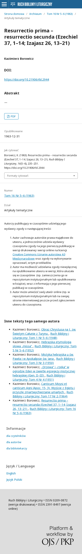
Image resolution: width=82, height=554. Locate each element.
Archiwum (35, 14)
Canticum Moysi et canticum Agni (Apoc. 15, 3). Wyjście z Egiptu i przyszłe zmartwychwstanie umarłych (44, 388)
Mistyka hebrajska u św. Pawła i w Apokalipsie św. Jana (43, 356)
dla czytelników (16, 436)
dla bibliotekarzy (16, 448)
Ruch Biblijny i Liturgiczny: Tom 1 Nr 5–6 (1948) (41, 336)
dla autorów (13, 442)
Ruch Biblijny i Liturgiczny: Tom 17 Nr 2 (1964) (43, 394)
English (11, 473)
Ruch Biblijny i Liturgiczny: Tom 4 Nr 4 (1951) (39, 377)
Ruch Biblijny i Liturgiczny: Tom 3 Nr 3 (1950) (44, 361)
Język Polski (14, 480)
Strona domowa (14, 14)
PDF (13, 116)
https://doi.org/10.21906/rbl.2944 (26, 79)
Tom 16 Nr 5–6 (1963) (60, 14)
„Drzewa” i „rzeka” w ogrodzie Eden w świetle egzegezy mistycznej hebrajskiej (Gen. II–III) (44, 371)
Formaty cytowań (17, 175)
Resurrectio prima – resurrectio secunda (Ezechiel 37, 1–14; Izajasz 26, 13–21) (44, 404)
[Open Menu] (4, 4)
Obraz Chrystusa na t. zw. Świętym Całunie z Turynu (44, 331)
